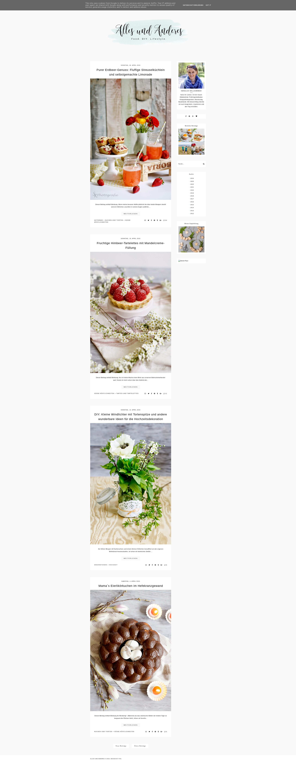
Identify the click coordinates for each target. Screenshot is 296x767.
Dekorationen (100, 565)
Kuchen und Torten (114, 220)
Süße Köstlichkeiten (104, 393)
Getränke (98, 220)
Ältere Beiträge (140, 746)
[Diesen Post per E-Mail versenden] (145, 220)
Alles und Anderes (97, 758)
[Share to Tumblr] (157, 220)
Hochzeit (113, 565)
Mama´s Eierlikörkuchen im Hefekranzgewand (131, 585)
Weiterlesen (131, 213)
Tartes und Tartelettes (127, 393)
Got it (208, 5)
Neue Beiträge (121, 746)
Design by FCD (116, 758)
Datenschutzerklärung (193, 5)
